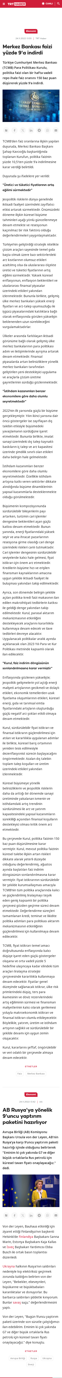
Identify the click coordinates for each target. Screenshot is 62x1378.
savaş (17, 1302)
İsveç (10, 1247)
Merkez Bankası (36, 1073)
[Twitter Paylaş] (23, 130)
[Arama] (58, 4)
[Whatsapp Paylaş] (47, 130)
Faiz (19, 1073)
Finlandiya (26, 1237)
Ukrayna (9, 1266)
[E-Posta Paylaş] (56, 130)
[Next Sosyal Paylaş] (6, 130)
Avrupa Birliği (17, 1358)
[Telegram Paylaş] (39, 130)
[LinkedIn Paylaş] (31, 130)
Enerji (31, 1364)
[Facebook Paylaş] (14, 130)
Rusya (34, 1358)
